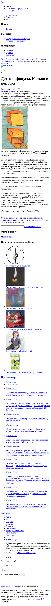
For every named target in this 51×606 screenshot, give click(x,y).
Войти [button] (8, 557)
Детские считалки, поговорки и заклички (29, 395)
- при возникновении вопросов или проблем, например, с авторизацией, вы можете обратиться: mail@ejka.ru (25, 591)
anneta (15, 425)
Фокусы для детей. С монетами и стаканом (24, 330)
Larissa (16, 446)
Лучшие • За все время (15, 41)
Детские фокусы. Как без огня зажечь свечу (24, 287)
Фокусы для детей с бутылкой (18, 266)
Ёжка (3, 2)
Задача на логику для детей (17, 440)
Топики (9, 29)
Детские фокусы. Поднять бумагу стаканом (24, 372)
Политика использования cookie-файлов (30, 599)
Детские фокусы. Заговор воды (19, 308)
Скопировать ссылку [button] (33, 227)
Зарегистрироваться (9, 586)
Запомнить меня (11, 575)
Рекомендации (12, 533)
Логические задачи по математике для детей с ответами (26, 430)
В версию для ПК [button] (13, 539)
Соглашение (11, 528)
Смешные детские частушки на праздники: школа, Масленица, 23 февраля (28, 408)
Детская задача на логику (16, 418)
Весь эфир (5, 513)
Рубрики (9, 522)
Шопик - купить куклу (26, 553)
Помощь (9, 50)
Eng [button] (12, 11)
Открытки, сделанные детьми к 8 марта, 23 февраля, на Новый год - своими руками (24, 477)
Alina (15, 388)
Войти (8, 517)
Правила (9, 53)
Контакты (10, 55)
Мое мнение (6, 237)
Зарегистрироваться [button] (19, 8)
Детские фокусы (8, 91)
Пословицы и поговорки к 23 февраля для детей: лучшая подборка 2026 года (26, 492)
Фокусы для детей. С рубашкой (19, 351)
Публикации (11, 15)
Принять (5, 601)
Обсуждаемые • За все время (18, 39)
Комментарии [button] (12, 382)
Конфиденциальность (15, 531)
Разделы (9, 17)
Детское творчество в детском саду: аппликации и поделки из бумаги (27, 480)
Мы (7, 19)
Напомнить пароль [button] (30, 586)
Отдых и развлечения (26, 59)
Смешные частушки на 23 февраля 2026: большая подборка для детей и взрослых (27, 404)
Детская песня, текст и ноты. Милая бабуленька (26, 504)
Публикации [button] (11, 384)
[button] (8, 6)
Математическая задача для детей (20, 429)
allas (15, 436)
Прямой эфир (8, 377)
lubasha (16, 414)
